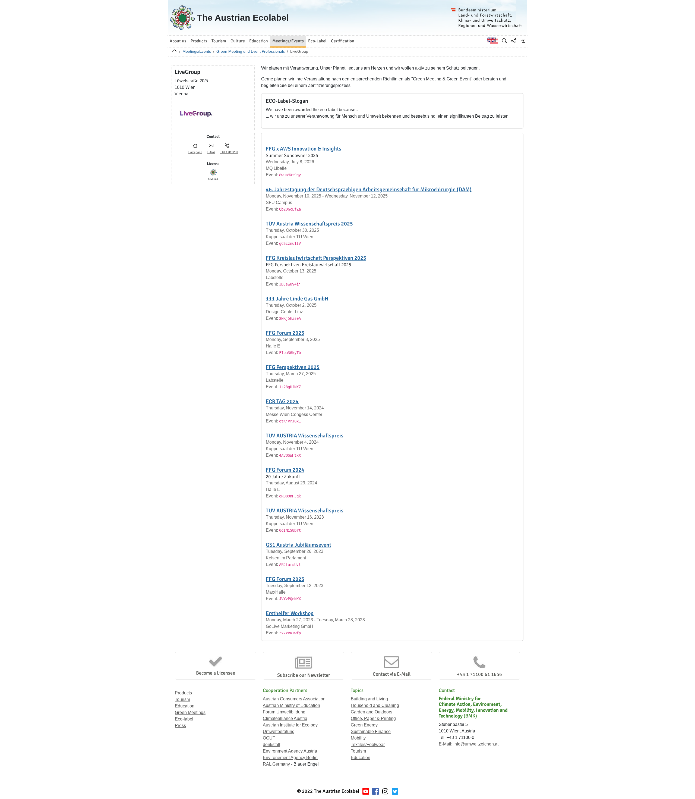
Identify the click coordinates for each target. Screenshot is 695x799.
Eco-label (184, 719)
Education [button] (258, 41)
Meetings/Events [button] (288, 41)
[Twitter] (395, 791)
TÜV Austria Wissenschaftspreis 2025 (309, 223)
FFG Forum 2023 (285, 579)
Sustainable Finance (371, 731)
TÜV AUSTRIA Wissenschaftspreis (304, 435)
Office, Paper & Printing (373, 718)
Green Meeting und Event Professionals (250, 51)
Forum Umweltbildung (284, 712)
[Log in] (522, 40)
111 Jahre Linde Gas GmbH (297, 298)
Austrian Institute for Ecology (290, 725)
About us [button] (178, 41)
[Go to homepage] (174, 53)
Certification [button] (342, 41)
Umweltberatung (279, 731)
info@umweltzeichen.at (475, 744)
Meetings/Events (196, 51)
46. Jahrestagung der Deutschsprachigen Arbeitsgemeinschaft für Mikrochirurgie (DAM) (369, 189)
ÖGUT (269, 738)
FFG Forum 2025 (285, 333)
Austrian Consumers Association (294, 699)
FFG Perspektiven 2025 (293, 367)
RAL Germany (276, 764)
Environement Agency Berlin (290, 757)
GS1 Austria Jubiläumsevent (298, 544)
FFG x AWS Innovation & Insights (303, 148)
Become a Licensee (215, 673)
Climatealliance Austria (285, 718)
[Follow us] (385, 791)
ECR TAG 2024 (282, 401)
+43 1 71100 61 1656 (479, 674)
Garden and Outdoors (371, 712)
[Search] (504, 40)
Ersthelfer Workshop (290, 613)
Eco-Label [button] (317, 41)
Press (180, 725)
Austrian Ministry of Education (291, 705)
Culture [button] (237, 41)
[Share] (513, 40)
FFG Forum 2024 (285, 469)
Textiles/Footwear (368, 744)
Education (184, 706)
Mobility (358, 738)
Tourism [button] (218, 41)
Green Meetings (190, 712)
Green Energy (364, 725)
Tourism (182, 699)
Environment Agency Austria (290, 751)
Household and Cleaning (375, 705)
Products (183, 693)
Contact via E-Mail (391, 674)
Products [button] (199, 41)
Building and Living (369, 699)
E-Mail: (445, 744)
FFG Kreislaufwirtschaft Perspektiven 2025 (316, 258)
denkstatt (271, 744)
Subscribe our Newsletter (303, 675)
